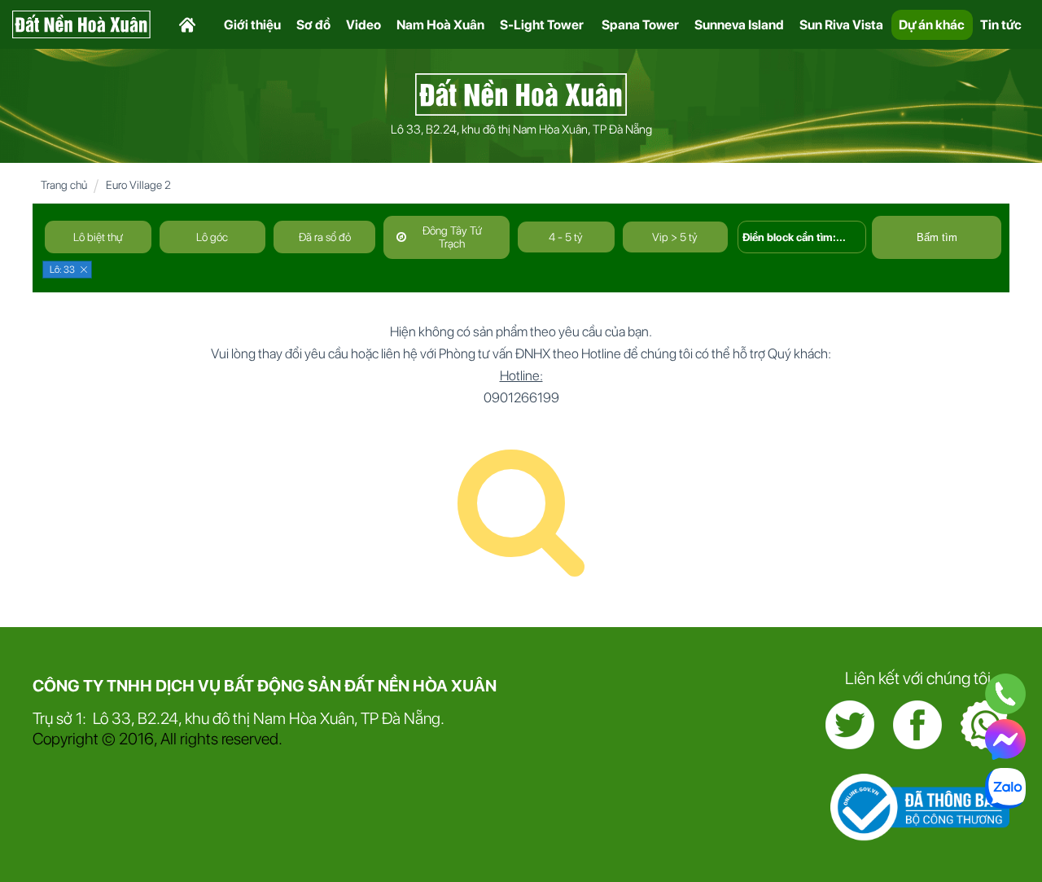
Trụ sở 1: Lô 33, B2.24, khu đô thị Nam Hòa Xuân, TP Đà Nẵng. (238, 718)
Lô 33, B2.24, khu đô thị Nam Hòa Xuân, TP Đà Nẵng (521, 129)
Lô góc (212, 237)
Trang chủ (64, 184)
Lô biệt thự (98, 237)
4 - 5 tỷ (566, 237)
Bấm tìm (937, 237)
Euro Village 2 (138, 184)
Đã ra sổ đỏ (325, 237)
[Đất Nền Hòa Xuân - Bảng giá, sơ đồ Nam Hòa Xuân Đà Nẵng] (521, 92)
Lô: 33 (62, 269)
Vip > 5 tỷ (675, 237)
